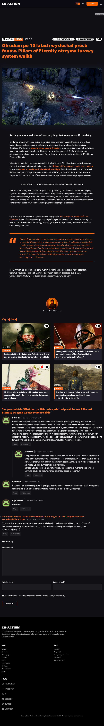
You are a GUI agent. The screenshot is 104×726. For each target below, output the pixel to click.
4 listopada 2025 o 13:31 (36, 519)
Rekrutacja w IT (59, 660)
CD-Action (8, 39)
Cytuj (16, 444)
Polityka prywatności (61, 655)
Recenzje (5, 652)
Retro (3, 660)
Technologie (6, 663)
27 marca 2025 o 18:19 (44, 452)
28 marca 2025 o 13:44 (33, 482)
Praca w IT (57, 658)
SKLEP (4, 671)
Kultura (4, 658)
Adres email (59, 582)
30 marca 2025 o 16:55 (34, 501)
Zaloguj (92, 4)
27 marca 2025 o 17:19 (32, 418)
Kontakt (56, 649)
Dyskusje (5, 666)
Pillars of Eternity (85, 39)
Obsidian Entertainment (63, 39)
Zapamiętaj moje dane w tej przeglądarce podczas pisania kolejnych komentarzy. (35, 596)
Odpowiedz (26, 444)
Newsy (4, 649)
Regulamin (58, 652)
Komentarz (7, 547)
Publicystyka (6, 655)
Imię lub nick (8, 582)
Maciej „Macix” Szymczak (52, 311)
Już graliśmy (6, 669)
